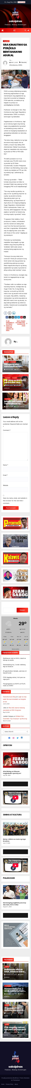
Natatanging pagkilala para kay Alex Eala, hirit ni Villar (14, 904)
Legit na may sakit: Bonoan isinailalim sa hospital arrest (14, 699)
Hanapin (22, 610)
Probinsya (7, 986)
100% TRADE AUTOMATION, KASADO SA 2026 (20, 323)
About (16, 1084)
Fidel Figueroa (21, 369)
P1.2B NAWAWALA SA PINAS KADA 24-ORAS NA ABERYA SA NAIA (10, 325)
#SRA (20, 65)
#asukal (23, 62)
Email (5, 475)
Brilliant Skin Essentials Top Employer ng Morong (15, 403)
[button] (25, 30)
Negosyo (6, 41)
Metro (6, 966)
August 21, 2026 (11, 974)
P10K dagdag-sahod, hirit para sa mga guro (15, 1028)
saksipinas (15, 21)
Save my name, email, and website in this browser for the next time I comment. (15, 500)
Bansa (6, 361)
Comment (7, 430)
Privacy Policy (9, 1084)
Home (2, 1084)
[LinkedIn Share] (13, 313)
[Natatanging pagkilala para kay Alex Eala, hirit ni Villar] (15, 892)
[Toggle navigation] (14, 30)
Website (5, 485)
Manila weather (15, 649)
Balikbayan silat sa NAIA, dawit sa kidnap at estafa (15, 971)
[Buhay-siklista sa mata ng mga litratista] (15, 829)
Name (5, 465)
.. (11, 60)
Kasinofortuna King (9, 697)
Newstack (26, 1078)
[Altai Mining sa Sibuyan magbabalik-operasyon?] (15, 760)
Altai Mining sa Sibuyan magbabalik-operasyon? (12, 772)
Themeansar (16, 1080)
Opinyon (14, 377)
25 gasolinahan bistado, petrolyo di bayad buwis (13, 1010)
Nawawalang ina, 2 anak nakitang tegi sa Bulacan (15, 990)
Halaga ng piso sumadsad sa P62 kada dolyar (12, 366)
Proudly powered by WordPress (10, 1078)
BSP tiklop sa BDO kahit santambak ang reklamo (15, 382)
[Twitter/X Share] (9, 313)
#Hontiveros (13, 65)
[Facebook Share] (5, 313)
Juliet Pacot (20, 406)
